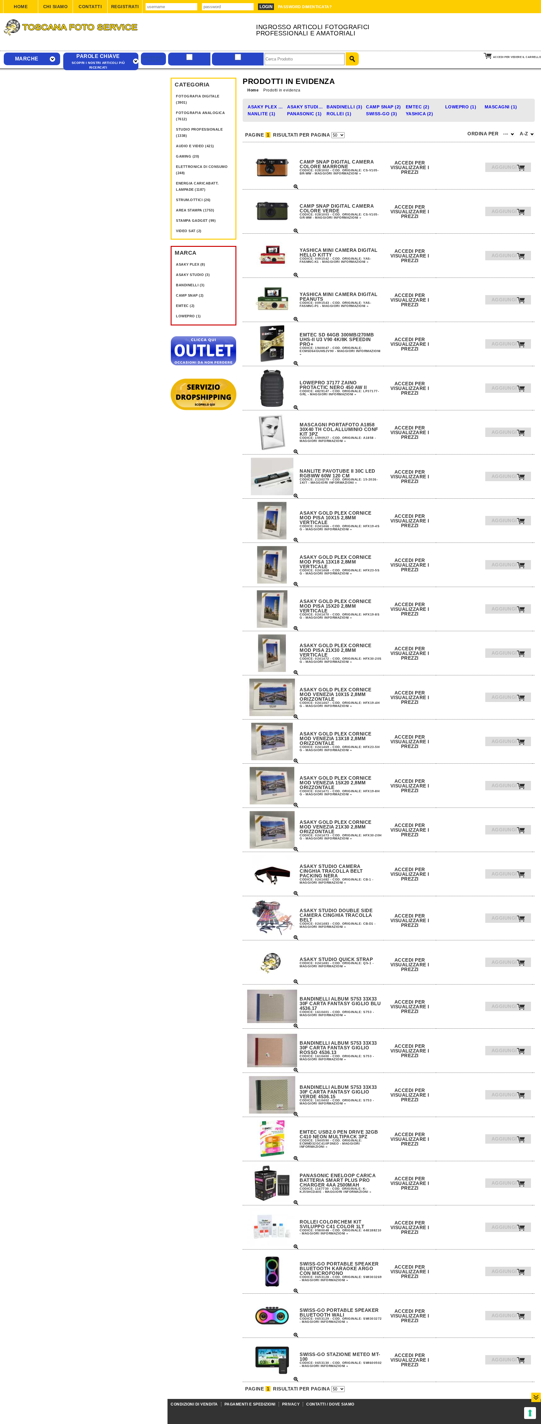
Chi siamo (55, 6)
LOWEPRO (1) (188, 316)
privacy (291, 1404)
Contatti (90, 6)
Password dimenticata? (305, 7)
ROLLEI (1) (339, 113)
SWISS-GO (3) (381, 113)
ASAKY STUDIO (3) (193, 275)
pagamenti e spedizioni (250, 1404)
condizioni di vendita (194, 1404)
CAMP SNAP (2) (190, 295)
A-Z (524, 133)
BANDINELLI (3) (190, 285)
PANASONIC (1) (304, 113)
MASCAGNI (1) (501, 106)
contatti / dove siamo (330, 1404)
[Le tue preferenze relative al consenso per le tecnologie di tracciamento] (530, 1413)
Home (21, 6)
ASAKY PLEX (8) (190, 264)
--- (506, 133)
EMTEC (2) (185, 306)
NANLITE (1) (262, 113)
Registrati (125, 6)
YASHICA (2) (419, 113)
